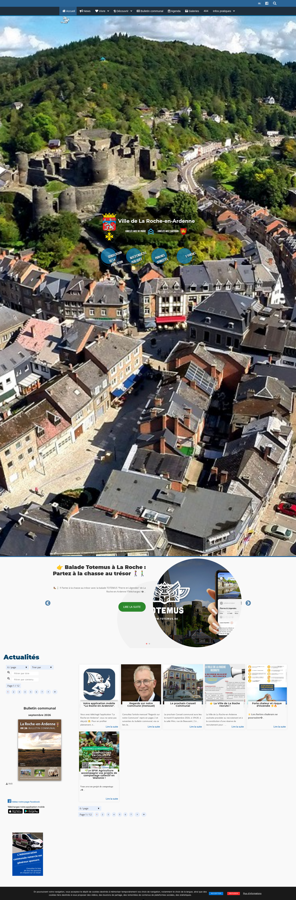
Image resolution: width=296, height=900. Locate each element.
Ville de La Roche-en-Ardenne (156, 221)
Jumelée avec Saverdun (168, 231)
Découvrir (122, 11)
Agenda (175, 11)
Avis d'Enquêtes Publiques (138, 257)
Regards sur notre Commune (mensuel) (141, 704)
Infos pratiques (222, 11)
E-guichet (190, 254)
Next (248, 603)
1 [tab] (146, 644)
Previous (48, 603)
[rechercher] (275, 3)
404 (206, 10)
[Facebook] (267, 3)
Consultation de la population (115, 259)
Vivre (102, 11)
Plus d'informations (252, 893)
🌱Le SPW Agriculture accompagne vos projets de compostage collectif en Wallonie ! (99, 774)
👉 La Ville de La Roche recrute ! (225, 704)
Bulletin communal (151, 11)
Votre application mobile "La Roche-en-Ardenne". (99, 704)
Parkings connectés (161, 258)
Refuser (233, 893)
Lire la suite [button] (132, 609)
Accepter (216, 893)
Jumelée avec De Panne (135, 231)
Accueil (70, 11)
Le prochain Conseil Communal (183, 704)
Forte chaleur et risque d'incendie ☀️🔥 (267, 704)
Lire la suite (112, 726)
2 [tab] (149, 644)
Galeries (193, 11)
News (86, 11)
